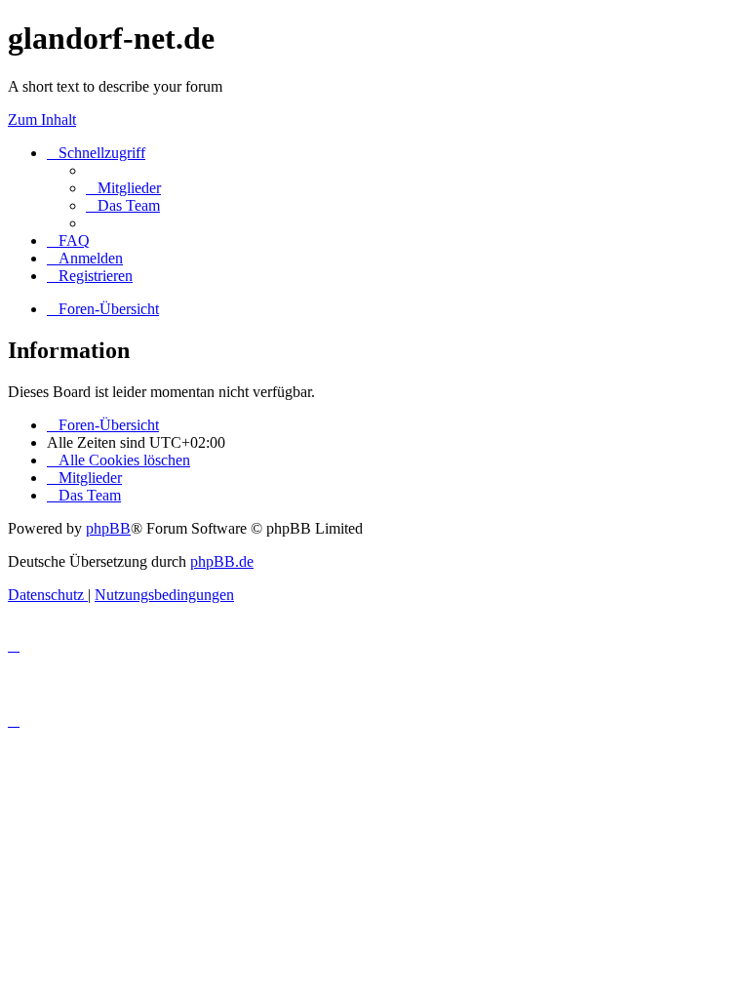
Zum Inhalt (42, 119)
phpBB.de (222, 561)
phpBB (108, 528)
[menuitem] (123, 188)
